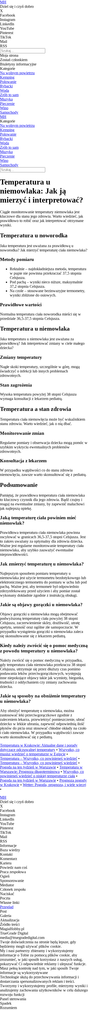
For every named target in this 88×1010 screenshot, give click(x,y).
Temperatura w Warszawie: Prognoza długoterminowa (41, 769)
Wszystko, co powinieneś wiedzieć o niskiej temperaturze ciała (42, 773)
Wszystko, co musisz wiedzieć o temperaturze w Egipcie (39, 752)
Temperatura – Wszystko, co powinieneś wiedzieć (38, 758)
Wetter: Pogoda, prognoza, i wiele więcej (54, 785)
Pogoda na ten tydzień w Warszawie (28, 767)
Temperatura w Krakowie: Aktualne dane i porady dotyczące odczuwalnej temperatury (38, 747)
